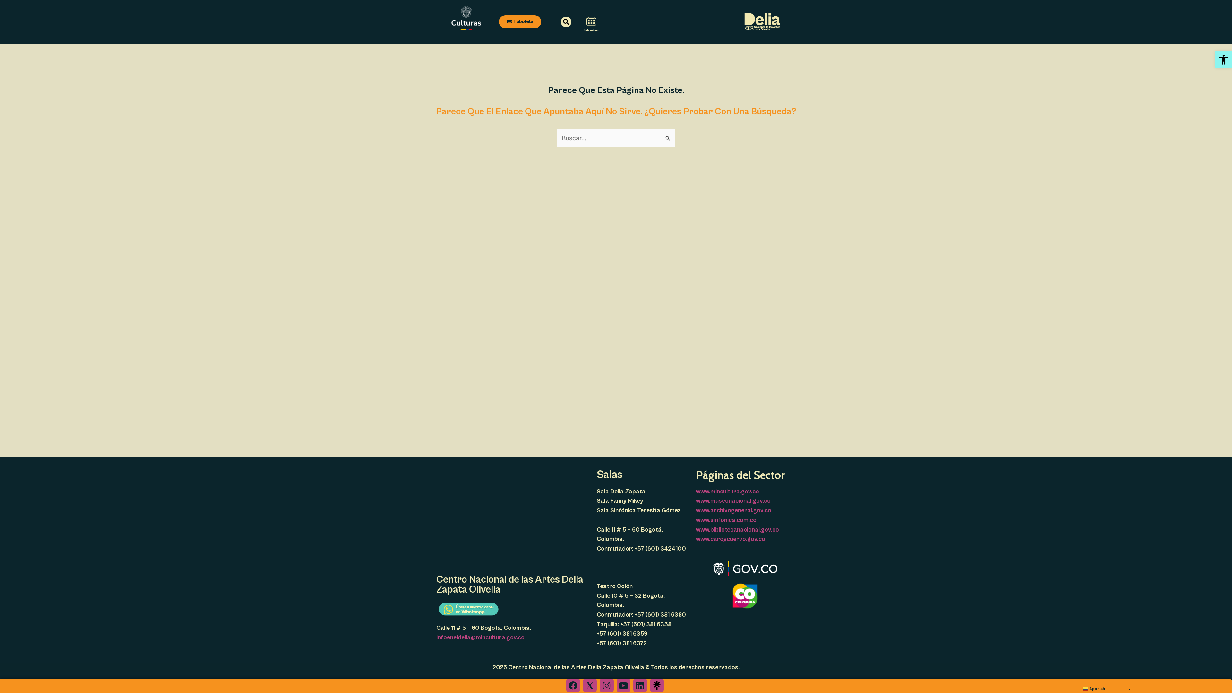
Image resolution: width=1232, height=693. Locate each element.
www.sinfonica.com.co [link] (726, 520)
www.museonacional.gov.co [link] (733, 500)
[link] (1223, 59)
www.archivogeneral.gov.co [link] (733, 510)
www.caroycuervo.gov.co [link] (730, 539)
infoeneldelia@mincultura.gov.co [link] (480, 637)
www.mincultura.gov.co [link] (727, 491)
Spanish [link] (1096, 688)
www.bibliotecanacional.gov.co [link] (737, 529)
